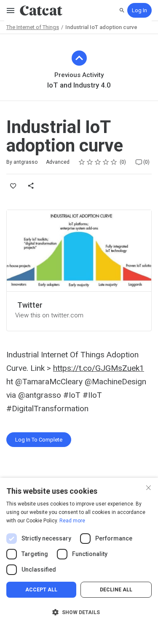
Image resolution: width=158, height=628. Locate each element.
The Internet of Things (32, 27)
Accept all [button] (41, 590)
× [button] (148, 487)
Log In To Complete (38, 439)
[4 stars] (106, 162)
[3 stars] (98, 162)
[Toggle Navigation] (11, 10)
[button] (79, 612)
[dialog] (79, 553)
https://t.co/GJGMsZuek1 (98, 368)
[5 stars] (114, 162)
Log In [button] (139, 10)
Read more (72, 521)
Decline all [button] (116, 590)
